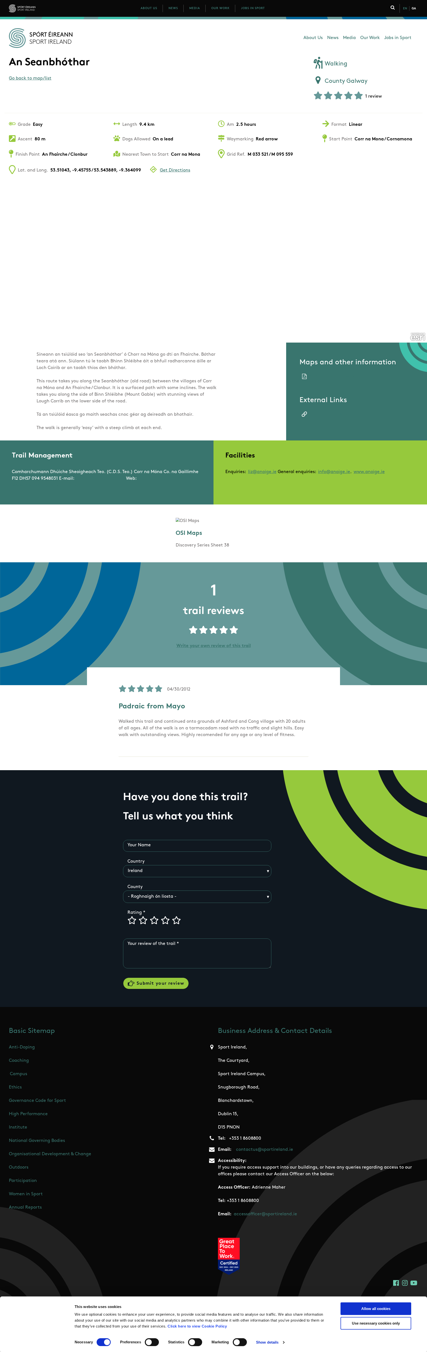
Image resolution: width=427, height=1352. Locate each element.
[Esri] (418, 336)
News (173, 8)
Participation (23, 1181)
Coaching (19, 1061)
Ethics (15, 1087)
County (135, 887)
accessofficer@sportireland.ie (265, 1214)
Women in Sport (26, 1194)
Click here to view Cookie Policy (197, 1326)
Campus (18, 1074)
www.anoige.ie (369, 472)
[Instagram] (405, 1283)
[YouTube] (413, 1283)
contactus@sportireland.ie (264, 1150)
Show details (267, 1342)
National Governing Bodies (37, 1141)
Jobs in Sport (253, 8)
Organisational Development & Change (50, 1154)
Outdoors (18, 1167)
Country (136, 861)
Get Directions (175, 170)
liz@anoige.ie (262, 472)
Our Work (220, 8)
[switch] (152, 1342)
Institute (18, 1127)
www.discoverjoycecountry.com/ (47, 485)
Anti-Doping (22, 1047)
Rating (135, 913)
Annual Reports (25, 1207)
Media (194, 8)
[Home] (44, 8)
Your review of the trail (151, 944)
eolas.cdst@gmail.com (100, 479)
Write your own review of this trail (213, 646)
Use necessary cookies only (376, 1323)
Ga (414, 8)
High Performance (28, 1114)
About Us (149, 8)
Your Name (139, 845)
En (405, 8)
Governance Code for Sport (37, 1101)
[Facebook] (396, 1283)
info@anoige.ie (334, 472)
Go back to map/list (30, 78)
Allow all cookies (375, 1309)
